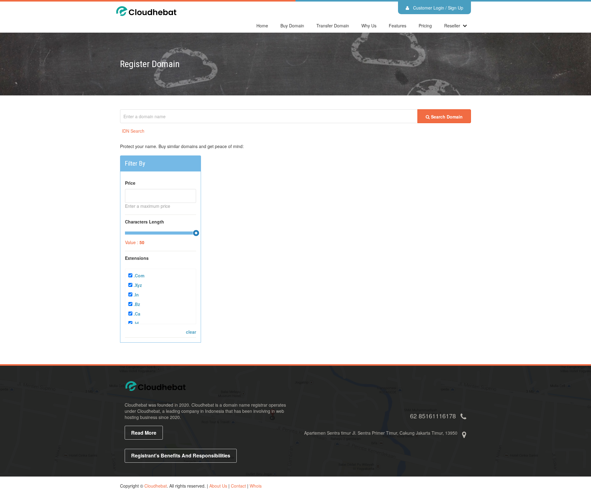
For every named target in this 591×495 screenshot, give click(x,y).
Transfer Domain (332, 25)
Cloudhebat (155, 486)
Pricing (425, 25)
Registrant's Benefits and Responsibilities (180, 455)
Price (130, 183)
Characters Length (144, 222)
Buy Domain (292, 25)
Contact (238, 486)
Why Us (368, 25)
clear (191, 332)
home (262, 25)
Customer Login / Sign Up (437, 8)
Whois (256, 486)
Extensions (137, 258)
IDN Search (133, 131)
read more (143, 432)
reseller (452, 25)
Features (397, 25)
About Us (218, 486)
